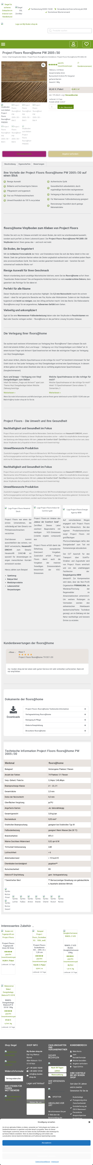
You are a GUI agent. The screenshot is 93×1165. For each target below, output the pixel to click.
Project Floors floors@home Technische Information (47, 709)
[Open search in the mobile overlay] (70, 30)
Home (4, 57)
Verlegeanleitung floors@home (38, 714)
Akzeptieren (46, 1143)
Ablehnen (46, 1149)
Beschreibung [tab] (10, 164)
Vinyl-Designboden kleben (17, 57)
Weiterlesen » (9, 393)
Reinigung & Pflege (33, 720)
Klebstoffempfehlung (34, 725)
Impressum (55, 1162)
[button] (89, 1122)
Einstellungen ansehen (46, 1156)
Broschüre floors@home (36, 731)
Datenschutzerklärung (42, 1162)
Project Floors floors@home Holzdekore (42, 57)
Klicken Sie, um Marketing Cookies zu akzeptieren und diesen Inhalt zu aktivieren (35, 1102)
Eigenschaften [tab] (24, 164)
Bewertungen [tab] (39, 164)
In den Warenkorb (65, 107)
